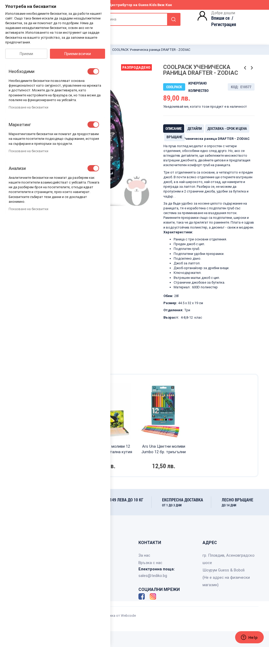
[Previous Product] (245, 68)
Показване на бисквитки (28, 107)
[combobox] (127, 19)
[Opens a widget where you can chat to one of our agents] (249, 637)
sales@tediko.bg (152, 575)
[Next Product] (252, 68)
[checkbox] (93, 71)
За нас (144, 555)
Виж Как (164, 5)
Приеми (26, 54)
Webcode (128, 616)
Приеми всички (77, 54)
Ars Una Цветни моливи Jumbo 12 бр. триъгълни (163, 449)
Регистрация (223, 24)
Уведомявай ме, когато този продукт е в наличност (205, 106)
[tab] (173, 128)
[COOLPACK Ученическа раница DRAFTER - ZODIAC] (121, 221)
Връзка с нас (150, 562)
